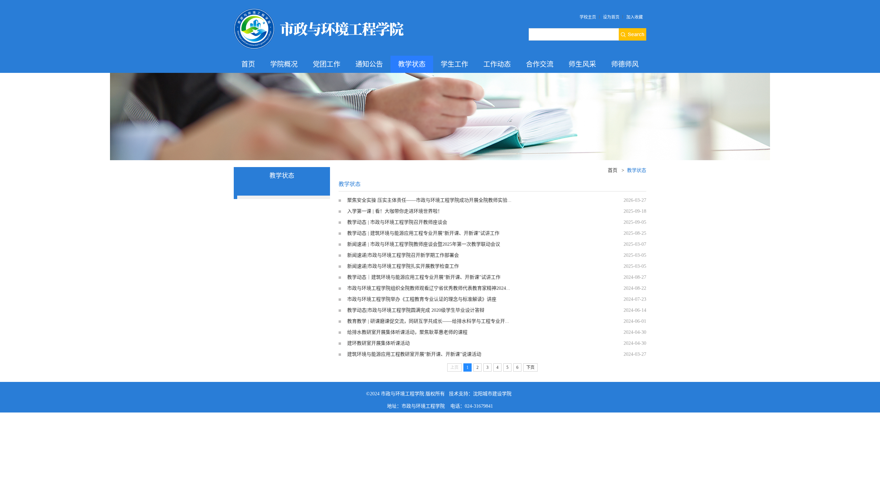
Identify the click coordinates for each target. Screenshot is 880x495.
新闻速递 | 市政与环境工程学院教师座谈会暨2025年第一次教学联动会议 (423, 244)
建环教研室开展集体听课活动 (378, 343)
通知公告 (369, 64)
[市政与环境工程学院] (320, 9)
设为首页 (611, 17)
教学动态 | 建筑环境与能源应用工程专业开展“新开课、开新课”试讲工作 (423, 233)
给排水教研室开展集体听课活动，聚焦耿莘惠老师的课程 (407, 332)
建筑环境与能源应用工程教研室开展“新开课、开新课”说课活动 (414, 354)
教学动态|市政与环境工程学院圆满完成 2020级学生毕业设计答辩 (415, 310)
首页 (248, 64)
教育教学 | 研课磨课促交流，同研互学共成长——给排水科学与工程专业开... (428, 321)
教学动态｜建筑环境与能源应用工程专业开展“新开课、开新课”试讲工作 (423, 277)
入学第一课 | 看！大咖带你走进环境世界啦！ (394, 211)
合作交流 (539, 64)
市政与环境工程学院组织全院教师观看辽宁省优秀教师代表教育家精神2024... (428, 288)
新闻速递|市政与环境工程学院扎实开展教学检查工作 (403, 266)
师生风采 (582, 64)
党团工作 (326, 64)
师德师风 (625, 64)
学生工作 (454, 64)
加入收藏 (634, 17)
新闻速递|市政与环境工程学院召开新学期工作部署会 (403, 255)
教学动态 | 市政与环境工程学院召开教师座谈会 (397, 222)
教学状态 (412, 64)
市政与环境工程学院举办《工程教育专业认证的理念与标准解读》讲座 (421, 299)
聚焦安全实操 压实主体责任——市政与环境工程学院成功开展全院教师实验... (429, 200)
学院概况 (284, 64)
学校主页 (588, 17)
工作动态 (497, 64)
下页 (530, 367)
